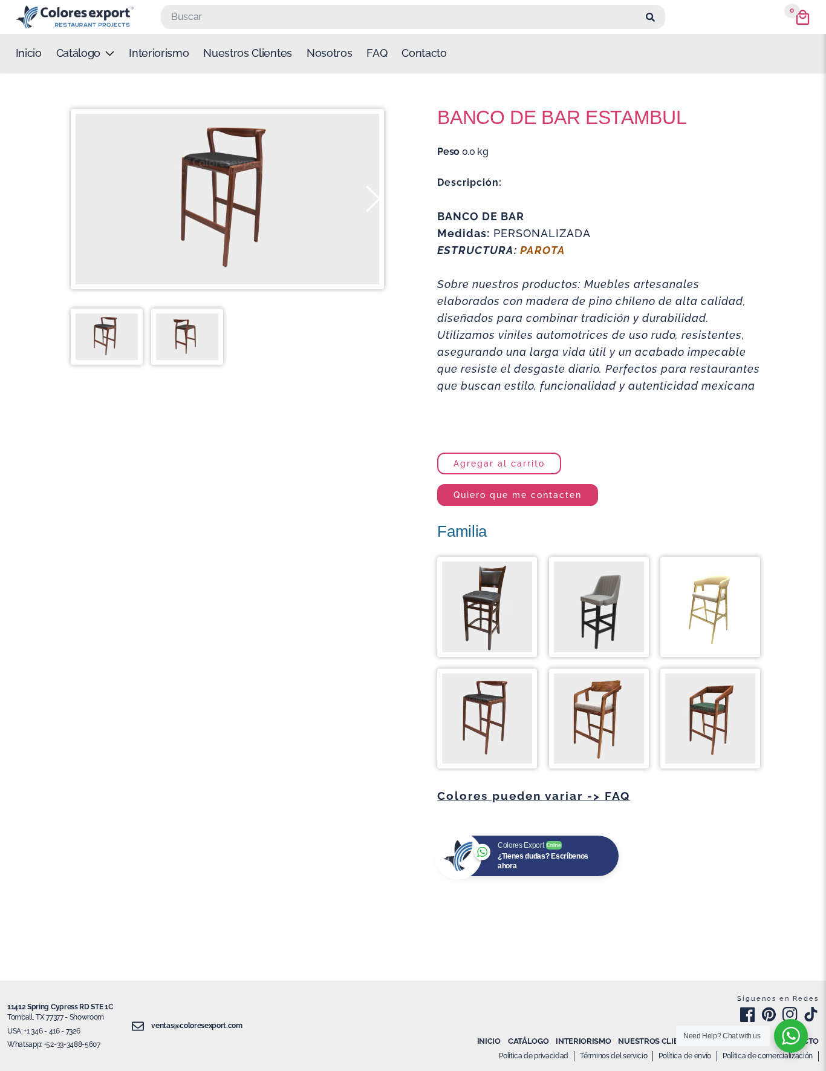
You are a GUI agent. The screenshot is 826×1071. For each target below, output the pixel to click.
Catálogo (528, 1041)
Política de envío (685, 1056)
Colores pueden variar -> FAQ (533, 795)
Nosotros (329, 53)
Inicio (29, 53)
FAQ (376, 53)
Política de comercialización (768, 1056)
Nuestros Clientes (247, 53)
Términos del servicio (613, 1056)
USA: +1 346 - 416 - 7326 (43, 1031)
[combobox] (401, 16)
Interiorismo (159, 53)
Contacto (424, 53)
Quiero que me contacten (518, 495)
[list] (85, 53)
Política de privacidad (533, 1056)
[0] (802, 17)
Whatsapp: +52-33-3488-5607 (53, 1044)
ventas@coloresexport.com (196, 1025)
